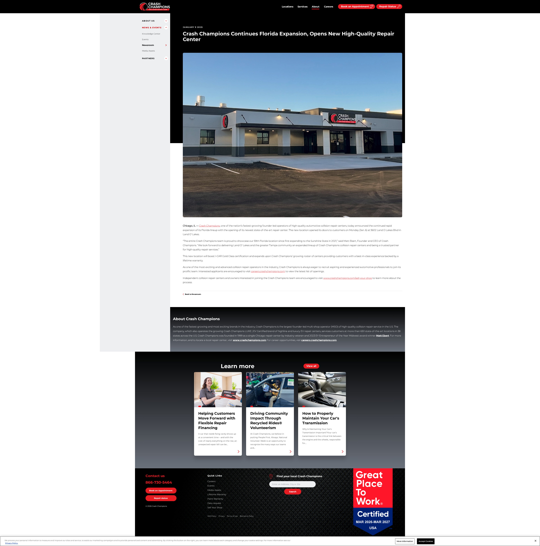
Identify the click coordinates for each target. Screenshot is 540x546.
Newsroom (148, 45)
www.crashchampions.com (249, 340)
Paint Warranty (215, 498)
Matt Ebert (382, 335)
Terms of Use (232, 516)
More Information (405, 541)
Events (145, 39)
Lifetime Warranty (216, 494)
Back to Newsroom (193, 294)
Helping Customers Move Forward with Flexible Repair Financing (218, 414)
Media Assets (148, 51)
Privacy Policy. (11, 543)
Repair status (161, 498)
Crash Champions (209, 225)
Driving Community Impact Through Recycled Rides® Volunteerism (270, 414)
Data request (214, 503)
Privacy (222, 516)
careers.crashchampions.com (268, 271)
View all (311, 366)
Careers (328, 6)
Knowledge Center (151, 34)
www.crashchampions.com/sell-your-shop (347, 278)
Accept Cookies (426, 541)
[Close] (535, 541)
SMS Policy (211, 516)
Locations (287, 6)
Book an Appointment (160, 490)
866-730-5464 (159, 482)
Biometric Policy (247, 516)
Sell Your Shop (214, 507)
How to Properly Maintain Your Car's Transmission (322, 414)
